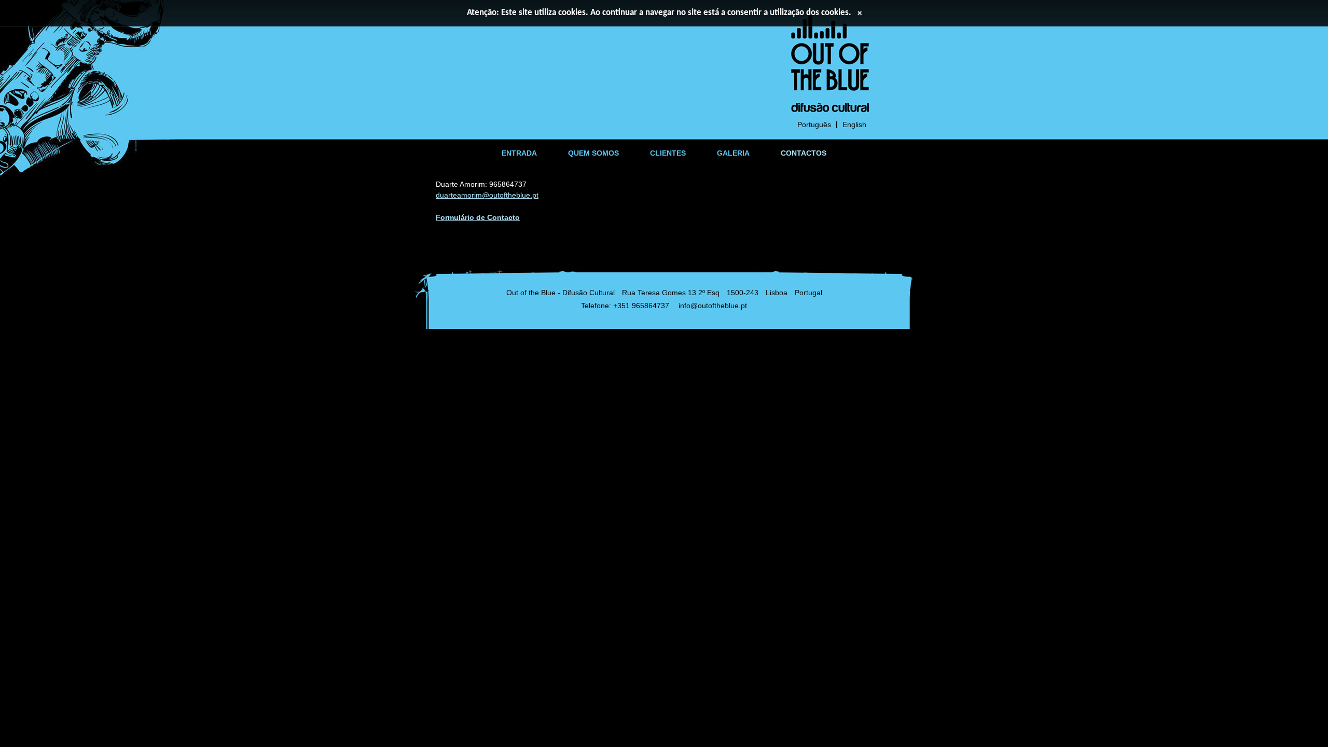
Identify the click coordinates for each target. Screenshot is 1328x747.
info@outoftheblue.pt (713, 305)
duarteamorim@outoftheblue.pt (487, 195)
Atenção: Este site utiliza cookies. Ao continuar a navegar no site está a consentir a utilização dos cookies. (659, 12)
